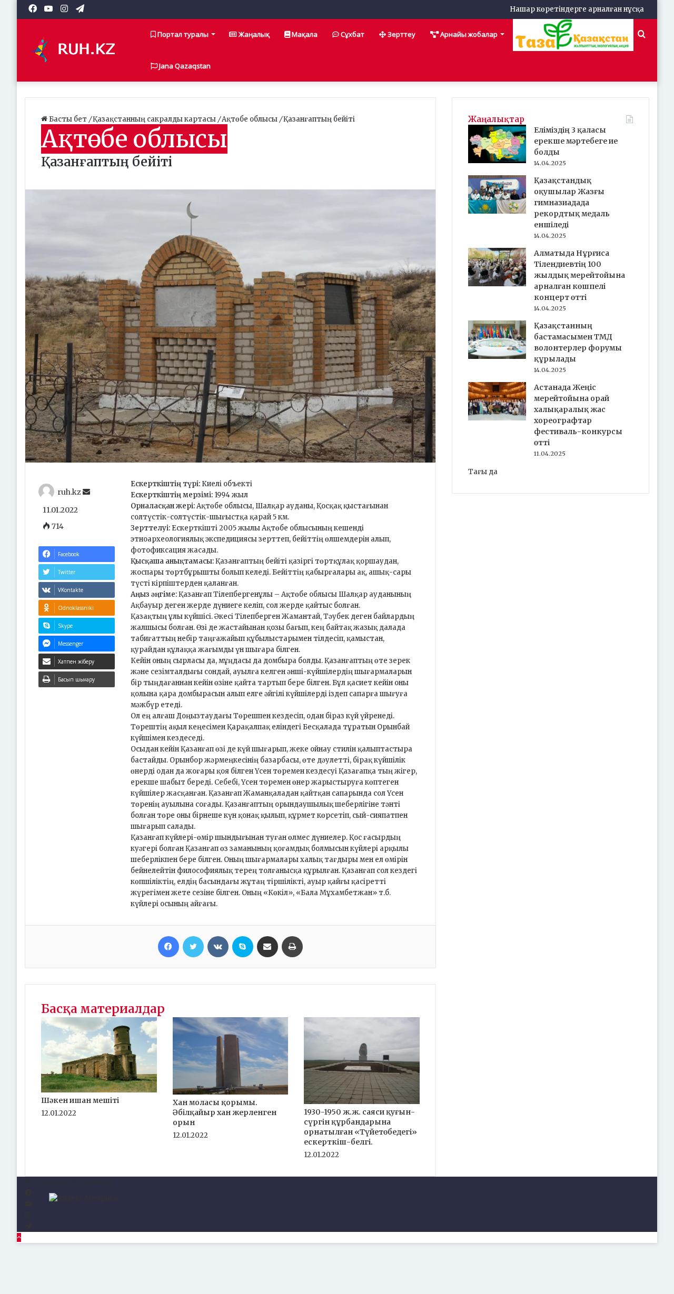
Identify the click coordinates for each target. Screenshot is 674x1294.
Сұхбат (351, 34)
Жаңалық (253, 34)
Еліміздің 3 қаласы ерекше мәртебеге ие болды (576, 141)
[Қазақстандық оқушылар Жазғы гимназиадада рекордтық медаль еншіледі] (497, 211)
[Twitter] (193, 946)
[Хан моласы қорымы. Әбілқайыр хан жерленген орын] (231, 1092)
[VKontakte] (218, 946)
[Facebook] (168, 946)
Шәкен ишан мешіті (80, 1100)
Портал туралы (182, 34)
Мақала (304, 34)
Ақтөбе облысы (250, 119)
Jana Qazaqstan (184, 66)
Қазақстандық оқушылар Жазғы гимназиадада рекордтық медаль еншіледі (572, 202)
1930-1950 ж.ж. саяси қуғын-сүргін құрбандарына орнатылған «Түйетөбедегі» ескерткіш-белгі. (360, 1127)
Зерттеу (400, 34)
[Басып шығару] (292, 946)
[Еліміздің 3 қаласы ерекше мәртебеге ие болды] (497, 160)
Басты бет (67, 119)
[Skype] (242, 946)
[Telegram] (28, 1226)
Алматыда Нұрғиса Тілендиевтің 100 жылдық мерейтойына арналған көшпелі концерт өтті (579, 275)
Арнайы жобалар (468, 34)
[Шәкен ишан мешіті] (99, 1090)
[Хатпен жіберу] (267, 946)
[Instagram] (28, 1215)
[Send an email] (86, 492)
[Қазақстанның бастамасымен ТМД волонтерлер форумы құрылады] (497, 356)
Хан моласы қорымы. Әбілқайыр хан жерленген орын (224, 1112)
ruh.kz (69, 492)
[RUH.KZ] (77, 50)
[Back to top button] (19, 1237)
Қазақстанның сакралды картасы (155, 119)
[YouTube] (28, 1204)
